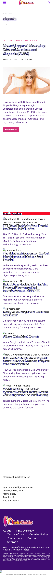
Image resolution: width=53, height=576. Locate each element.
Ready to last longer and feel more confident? (26, 313)
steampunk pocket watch (16, 477)
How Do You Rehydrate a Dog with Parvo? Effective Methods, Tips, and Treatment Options (26, 361)
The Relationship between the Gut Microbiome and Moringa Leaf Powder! (26, 256)
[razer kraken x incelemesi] (26, 571)
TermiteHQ (8, 497)
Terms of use (15, 534)
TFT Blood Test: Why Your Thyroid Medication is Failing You (25, 227)
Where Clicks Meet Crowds (21, 336)
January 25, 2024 (10, 59)
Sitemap (12, 542)
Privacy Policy (25, 530)
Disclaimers (14, 538)
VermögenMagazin (13, 490)
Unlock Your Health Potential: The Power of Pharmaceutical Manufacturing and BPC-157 (25, 287)
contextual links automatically (21, 574)
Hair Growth (8, 40)
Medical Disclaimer (20, 561)
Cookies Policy (38, 534)
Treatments (34, 40)
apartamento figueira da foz (18, 487)
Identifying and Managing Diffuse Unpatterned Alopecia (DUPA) (24, 50)
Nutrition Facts (11, 500)
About (7, 530)
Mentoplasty (9, 493)
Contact (32, 538)
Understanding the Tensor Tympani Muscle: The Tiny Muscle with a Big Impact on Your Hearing (25, 392)
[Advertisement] (26, 178)
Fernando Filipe (26, 59)
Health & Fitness (21, 40)
